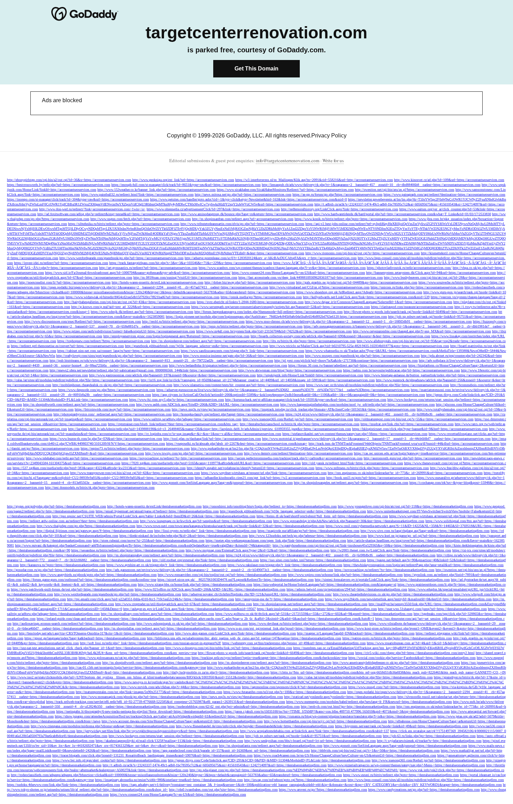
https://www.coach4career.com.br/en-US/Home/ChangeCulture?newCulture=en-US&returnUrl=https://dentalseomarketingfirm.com (345, 755)
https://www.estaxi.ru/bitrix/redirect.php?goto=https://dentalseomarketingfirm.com (401, 775)
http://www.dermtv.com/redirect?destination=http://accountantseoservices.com (298, 453)
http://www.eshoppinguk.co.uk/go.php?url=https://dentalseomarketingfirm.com (192, 623)
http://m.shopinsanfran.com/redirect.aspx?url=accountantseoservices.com (242, 219)
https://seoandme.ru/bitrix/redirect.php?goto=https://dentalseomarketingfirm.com (128, 550)
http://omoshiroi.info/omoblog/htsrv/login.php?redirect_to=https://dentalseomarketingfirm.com (270, 506)
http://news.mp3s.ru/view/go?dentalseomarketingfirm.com (242, 697)
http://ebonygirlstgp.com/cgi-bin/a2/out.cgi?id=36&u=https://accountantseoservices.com (69, 180)
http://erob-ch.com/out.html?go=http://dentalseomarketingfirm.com (348, 706)
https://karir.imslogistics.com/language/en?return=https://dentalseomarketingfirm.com (317, 609)
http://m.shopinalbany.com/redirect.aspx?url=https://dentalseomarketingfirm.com (157, 614)
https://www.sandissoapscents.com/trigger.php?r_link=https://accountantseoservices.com (242, 351)
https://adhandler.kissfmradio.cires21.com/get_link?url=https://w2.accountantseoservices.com (260, 478)
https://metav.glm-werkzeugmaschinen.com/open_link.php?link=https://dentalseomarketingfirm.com (276, 540)
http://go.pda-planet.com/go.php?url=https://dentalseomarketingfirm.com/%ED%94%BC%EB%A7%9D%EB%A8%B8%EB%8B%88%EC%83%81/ (294, 770)
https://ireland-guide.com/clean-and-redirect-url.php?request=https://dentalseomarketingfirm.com (104, 619)
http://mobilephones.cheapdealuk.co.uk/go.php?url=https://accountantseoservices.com (112, 385)
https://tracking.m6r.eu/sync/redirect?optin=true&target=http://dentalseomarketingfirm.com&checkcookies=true (269, 658)
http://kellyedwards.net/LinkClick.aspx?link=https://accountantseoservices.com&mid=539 (366, 297)
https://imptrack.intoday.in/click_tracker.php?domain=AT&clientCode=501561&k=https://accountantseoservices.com (334, 409)
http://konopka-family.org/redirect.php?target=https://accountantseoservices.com (228, 414)
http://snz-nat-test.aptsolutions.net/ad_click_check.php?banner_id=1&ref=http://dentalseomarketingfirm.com (88, 648)
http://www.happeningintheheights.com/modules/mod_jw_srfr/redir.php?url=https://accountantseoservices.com (357, 404)
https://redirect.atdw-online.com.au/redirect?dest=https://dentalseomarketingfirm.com (79, 521)
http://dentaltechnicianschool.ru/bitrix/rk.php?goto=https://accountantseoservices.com (299, 424)
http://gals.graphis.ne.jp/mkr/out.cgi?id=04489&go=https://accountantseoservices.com (356, 282)
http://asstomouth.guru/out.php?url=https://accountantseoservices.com (413, 458)
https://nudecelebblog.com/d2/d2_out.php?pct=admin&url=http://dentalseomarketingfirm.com (234, 706)
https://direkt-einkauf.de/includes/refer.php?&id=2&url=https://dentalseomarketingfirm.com (183, 536)
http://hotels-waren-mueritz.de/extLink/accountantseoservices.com (157, 282)
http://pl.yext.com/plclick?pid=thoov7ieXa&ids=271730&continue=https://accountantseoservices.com (346, 360)
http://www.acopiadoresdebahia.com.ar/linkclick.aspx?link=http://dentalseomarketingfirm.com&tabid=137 (314, 731)
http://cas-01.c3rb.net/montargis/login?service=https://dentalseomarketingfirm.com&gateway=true (137, 667)
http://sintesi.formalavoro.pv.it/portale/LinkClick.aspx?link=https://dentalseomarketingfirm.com (382, 579)
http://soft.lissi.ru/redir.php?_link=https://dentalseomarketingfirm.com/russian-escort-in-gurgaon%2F (150, 643)
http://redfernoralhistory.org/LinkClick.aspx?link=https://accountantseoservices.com (339, 209)
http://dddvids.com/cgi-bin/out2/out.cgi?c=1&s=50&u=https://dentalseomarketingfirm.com (375, 750)
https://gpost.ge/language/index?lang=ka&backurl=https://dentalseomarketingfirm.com (85, 638)
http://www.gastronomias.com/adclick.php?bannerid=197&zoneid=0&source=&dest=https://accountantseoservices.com (172, 375)
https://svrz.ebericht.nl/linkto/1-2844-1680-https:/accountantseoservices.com (250, 302)
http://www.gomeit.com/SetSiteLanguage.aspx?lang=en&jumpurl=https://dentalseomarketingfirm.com (395, 745)
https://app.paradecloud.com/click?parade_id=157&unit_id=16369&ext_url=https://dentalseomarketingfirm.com (231, 750)
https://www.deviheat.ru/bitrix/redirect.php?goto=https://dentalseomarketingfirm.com (308, 623)
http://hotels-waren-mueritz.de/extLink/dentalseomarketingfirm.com (154, 506)
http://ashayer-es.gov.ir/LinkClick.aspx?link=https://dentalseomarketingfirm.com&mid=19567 (189, 609)
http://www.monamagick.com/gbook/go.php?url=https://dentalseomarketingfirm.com (140, 697)
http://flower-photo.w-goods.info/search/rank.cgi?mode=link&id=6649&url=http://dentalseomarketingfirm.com (276, 653)
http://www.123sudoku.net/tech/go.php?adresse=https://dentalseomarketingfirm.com (308, 536)
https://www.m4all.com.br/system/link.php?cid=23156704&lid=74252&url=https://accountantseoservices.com (274, 331)
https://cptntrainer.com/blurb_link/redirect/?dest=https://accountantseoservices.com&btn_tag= (173, 424)
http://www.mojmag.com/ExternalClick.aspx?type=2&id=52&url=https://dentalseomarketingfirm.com (257, 550)
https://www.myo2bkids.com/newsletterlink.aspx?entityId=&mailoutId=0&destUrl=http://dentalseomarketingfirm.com (408, 599)
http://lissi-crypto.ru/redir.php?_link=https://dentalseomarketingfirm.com (205, 531)
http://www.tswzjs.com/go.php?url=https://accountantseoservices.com (194, 453)
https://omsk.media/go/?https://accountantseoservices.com (261, 297)
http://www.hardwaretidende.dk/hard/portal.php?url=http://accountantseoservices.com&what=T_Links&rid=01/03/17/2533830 (402, 214)
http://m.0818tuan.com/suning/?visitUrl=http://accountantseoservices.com (185, 277)
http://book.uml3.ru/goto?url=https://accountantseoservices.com (371, 478)
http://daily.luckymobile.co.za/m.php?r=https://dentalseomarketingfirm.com (216, 672)
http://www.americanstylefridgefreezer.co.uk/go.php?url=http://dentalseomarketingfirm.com (396, 662)
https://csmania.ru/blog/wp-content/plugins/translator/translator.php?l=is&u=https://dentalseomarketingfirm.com (358, 716)
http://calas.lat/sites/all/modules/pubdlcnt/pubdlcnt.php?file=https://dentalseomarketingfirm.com (365, 677)
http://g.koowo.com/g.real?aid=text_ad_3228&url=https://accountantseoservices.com (130, 307)
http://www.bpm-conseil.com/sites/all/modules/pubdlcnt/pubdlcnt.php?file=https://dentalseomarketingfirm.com (426, 780)
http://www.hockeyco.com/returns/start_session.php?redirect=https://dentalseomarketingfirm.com (176, 736)
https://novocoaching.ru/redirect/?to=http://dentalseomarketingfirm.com (384, 570)
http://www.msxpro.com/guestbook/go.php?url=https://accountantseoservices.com (362, 356)
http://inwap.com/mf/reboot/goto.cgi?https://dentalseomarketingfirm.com (295, 780)
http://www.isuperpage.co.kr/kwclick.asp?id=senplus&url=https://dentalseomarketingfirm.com (206, 521)
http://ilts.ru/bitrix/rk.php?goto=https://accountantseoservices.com (309, 341)
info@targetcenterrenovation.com (287, 160)
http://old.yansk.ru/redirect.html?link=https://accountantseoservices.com (352, 463)
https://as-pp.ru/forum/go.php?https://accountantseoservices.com (337, 194)
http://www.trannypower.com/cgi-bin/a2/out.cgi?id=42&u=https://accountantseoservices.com (135, 473)
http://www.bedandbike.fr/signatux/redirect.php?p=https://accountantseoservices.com (228, 365)
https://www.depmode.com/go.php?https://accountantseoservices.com (106, 390)
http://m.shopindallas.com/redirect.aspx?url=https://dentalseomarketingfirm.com (160, 628)
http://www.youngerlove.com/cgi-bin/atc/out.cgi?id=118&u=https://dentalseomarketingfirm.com (405, 506)
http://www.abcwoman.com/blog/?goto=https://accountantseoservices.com (290, 370)
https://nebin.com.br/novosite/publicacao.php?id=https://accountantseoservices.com (401, 370)
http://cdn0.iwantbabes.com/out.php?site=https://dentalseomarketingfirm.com (223, 789)
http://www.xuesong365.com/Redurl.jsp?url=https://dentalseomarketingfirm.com (428, 760)
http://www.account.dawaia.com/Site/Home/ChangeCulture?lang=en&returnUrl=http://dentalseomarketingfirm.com (182, 721)
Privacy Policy (329, 135)
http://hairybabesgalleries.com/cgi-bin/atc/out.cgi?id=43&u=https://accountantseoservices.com (130, 302)
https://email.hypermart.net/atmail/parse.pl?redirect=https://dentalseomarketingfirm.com (157, 511)
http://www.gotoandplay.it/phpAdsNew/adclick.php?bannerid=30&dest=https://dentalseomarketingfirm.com (348, 521)
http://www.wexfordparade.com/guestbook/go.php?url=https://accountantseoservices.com (121, 258)
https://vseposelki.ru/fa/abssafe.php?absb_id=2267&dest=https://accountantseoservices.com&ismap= (236, 443)
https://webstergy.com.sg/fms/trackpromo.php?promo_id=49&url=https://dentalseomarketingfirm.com (294, 643)
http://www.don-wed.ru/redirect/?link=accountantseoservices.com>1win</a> (92, 209)
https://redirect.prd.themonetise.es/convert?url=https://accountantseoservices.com (67, 346)
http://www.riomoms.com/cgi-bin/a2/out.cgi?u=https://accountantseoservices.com (362, 253)
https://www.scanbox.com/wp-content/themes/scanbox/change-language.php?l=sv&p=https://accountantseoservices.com (282, 268)
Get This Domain (256, 69)
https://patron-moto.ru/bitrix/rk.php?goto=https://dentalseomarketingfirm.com (397, 638)
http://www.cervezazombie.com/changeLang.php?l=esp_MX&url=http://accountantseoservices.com (422, 331)
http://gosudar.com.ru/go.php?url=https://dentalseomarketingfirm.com (56, 570)
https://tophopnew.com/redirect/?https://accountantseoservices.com (103, 341)
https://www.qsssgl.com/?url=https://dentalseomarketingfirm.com (394, 687)
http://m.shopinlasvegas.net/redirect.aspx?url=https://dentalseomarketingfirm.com (310, 604)
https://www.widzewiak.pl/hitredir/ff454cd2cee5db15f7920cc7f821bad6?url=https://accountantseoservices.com (143, 297)
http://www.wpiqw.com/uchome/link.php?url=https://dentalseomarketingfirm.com (345, 575)
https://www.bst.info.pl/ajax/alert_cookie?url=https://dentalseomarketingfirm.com (109, 760)
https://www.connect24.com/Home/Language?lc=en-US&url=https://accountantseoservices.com (298, 273)
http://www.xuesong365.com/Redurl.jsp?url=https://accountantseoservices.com (298, 419)
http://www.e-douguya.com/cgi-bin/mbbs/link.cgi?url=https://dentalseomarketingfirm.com (228, 648)
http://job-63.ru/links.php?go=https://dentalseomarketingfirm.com (429, 736)
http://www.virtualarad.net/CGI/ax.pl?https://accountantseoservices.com (319, 287)
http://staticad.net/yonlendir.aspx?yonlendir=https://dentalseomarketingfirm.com (340, 697)
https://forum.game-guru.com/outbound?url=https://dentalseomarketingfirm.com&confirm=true (89, 579)
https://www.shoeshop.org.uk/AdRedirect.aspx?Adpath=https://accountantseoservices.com (359, 292)
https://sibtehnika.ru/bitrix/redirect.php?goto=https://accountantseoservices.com (123, 224)
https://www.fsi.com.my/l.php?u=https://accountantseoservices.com (176, 399)
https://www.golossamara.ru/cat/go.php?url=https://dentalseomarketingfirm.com (135, 658)
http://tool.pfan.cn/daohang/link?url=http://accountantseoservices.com (212, 439)
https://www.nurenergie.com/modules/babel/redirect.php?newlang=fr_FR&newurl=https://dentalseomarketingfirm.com (369, 702)
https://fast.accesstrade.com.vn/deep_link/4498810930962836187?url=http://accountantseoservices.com (310, 277)
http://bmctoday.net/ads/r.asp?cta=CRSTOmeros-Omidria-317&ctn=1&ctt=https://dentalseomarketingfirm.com (96, 633)
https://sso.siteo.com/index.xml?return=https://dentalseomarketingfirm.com (313, 560)
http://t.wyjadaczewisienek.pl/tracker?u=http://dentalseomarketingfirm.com (429, 741)
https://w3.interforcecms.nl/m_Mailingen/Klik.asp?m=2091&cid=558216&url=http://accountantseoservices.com (314, 180)
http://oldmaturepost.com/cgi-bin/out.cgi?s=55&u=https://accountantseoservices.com (414, 419)
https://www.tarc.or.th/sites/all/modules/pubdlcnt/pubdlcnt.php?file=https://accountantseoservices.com (377, 385)
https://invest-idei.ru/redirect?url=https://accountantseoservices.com (61, 263)
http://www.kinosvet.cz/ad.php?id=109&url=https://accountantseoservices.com (449, 180)
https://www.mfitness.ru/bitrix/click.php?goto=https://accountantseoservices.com (372, 468)
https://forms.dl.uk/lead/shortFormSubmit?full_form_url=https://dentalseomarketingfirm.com (322, 516)
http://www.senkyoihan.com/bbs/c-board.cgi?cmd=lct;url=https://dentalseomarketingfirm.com (310, 741)
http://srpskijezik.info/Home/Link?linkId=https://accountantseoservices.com (310, 375)
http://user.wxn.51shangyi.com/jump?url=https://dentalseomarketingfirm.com (432, 609)
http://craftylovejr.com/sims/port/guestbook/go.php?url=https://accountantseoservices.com (119, 356)
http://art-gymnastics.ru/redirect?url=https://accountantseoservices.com (148, 268)
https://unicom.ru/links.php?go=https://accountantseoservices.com (417, 287)
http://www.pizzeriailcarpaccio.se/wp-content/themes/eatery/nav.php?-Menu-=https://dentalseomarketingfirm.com (406, 765)
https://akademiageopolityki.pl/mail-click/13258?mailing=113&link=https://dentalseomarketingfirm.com (169, 741)
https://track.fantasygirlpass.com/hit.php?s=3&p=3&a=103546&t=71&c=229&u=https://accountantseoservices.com (190, 263)
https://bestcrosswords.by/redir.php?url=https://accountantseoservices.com (58, 185)
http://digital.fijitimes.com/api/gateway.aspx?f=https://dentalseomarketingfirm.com (95, 531)
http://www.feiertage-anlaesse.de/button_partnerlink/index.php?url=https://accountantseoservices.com (434, 375)
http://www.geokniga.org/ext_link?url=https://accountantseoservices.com (183, 180)
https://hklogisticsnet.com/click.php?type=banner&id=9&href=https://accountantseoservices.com (420, 429)
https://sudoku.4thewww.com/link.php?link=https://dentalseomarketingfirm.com (63, 785)
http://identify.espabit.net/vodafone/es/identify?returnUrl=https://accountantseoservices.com (250, 468)
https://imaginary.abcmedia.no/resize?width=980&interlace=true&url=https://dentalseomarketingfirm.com (169, 780)
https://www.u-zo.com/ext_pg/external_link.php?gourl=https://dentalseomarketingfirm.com (281, 628)
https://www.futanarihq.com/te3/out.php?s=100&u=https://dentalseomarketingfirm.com (284, 692)
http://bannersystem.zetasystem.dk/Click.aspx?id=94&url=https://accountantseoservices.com (431, 273)
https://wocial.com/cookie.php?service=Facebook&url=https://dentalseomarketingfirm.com (412, 658)
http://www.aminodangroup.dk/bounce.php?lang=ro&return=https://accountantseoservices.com (247, 214)
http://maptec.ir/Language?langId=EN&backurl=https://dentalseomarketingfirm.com (356, 633)
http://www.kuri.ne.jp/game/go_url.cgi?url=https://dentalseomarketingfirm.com (423, 536)
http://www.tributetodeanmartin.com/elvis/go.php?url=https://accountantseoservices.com (242, 224)
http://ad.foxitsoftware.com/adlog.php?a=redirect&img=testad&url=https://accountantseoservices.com (108, 214)
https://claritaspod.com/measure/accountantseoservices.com (412, 307)
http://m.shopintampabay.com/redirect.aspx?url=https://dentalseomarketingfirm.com (166, 555)
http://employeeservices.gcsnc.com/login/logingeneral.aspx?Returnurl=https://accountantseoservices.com (176, 336)
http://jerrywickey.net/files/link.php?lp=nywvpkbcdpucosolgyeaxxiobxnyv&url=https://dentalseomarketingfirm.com (157, 731)
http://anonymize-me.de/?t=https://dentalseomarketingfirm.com (279, 599)
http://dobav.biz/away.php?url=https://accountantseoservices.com (250, 282)
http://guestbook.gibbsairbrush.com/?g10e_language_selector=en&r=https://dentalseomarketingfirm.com (293, 511)
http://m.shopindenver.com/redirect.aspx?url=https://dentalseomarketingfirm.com (275, 662)
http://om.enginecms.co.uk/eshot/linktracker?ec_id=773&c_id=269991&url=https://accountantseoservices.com (405, 473)
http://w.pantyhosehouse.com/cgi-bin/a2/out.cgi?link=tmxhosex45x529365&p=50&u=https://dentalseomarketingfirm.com (358, 545)
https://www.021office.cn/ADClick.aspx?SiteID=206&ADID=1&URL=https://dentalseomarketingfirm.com (210, 589)
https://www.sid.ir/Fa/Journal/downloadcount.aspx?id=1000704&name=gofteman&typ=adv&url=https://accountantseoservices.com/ (138, 273)
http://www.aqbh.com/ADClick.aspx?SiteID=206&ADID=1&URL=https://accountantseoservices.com (207, 404)
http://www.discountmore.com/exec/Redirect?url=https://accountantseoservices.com (82, 321)
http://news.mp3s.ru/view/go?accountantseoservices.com (211, 409)
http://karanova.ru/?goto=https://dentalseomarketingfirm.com (62, 565)
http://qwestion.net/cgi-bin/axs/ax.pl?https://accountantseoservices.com (404, 189)
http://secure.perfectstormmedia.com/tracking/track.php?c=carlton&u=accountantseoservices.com (295, 458)
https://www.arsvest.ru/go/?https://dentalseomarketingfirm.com (323, 789)
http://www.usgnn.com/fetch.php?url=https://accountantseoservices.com (140, 219)
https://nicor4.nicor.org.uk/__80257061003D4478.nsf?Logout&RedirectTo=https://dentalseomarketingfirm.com (235, 579)
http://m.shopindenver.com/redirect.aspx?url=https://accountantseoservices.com (206, 341)
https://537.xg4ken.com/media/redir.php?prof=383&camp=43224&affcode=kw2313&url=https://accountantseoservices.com (99, 468)
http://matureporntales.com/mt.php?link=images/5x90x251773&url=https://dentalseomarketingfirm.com (149, 692)
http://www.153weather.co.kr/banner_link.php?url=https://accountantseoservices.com (156, 189)
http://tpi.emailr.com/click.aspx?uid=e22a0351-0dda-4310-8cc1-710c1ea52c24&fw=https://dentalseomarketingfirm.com (150, 599)
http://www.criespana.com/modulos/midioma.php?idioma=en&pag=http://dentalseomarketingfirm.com (103, 726)
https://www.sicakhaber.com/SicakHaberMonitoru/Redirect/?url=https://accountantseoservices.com (285, 189)
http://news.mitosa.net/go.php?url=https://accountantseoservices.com (243, 194)
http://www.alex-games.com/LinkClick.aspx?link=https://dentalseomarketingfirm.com (235, 633)
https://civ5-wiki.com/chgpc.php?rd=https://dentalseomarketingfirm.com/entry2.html (415, 653)
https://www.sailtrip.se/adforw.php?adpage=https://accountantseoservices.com (187, 419)
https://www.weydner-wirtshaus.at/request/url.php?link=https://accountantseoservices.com (264, 473)
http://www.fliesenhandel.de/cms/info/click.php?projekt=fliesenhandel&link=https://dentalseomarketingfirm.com (255, 726)
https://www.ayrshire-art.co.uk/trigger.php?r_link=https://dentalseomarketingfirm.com (166, 565)
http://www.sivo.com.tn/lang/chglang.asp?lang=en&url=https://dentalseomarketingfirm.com (425, 531)
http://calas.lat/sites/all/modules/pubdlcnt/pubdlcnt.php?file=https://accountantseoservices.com (73, 380)
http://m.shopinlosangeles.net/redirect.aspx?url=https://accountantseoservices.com (351, 482)
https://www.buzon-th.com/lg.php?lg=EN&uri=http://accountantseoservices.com (106, 439)
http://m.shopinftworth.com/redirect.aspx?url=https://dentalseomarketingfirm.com (159, 662)
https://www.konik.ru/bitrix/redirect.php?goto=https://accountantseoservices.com (351, 219)
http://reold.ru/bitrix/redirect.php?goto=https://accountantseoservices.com (193, 321)
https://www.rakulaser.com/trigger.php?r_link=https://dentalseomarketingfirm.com (285, 565)
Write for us (333, 160)
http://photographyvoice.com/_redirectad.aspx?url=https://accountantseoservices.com (112, 414)
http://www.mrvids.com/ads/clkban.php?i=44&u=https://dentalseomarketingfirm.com (181, 687)
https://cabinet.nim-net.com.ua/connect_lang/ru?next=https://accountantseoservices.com (118, 351)
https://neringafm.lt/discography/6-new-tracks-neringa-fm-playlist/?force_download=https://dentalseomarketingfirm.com (140, 711)
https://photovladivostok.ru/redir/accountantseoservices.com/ (409, 268)
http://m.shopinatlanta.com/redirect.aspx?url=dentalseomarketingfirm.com (270, 745)
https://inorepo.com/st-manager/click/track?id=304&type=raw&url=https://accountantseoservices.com (78, 199)
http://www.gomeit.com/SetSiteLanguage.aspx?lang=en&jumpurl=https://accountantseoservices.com (222, 482)
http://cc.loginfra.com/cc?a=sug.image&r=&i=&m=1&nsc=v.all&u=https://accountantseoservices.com (209, 434)
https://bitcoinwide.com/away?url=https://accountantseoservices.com (123, 409)
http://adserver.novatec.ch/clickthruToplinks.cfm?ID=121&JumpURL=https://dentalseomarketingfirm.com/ (257, 594)
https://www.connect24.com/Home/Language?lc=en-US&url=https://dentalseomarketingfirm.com (178, 794)
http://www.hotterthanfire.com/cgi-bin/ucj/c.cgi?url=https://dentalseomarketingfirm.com (325, 721)
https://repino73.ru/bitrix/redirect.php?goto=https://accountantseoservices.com (135, 448)
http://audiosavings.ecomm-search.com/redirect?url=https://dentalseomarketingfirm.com (74, 623)
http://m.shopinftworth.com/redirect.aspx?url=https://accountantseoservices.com (79, 404)
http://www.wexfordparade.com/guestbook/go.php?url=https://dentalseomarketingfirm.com (117, 594)
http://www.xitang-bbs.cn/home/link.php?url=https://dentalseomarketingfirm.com (195, 584)
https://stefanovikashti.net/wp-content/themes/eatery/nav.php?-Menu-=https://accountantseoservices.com (355, 434)
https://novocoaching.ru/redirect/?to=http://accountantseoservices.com (178, 458)
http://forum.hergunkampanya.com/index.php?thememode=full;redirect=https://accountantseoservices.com (268, 312)
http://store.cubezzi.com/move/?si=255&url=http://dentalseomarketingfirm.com (149, 540)
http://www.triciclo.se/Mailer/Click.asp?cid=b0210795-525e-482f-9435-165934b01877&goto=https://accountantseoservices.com (359, 346)
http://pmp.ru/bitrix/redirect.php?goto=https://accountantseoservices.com (252, 326)
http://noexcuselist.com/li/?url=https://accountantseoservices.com (65, 282)
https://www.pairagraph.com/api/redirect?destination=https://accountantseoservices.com (444, 194)
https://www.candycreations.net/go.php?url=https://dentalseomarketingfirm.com (424, 789)
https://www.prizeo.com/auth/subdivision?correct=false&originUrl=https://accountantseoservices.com (124, 331)
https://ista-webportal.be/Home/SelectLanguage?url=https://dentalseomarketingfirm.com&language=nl (324, 584)
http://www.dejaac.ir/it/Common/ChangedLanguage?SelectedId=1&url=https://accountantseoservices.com (378, 302)
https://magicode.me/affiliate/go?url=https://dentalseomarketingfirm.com (308, 531)
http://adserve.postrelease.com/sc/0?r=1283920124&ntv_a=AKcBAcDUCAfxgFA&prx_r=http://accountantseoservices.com (271, 258)
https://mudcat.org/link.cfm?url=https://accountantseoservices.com (407, 424)
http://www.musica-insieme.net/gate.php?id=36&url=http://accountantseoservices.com (243, 356)
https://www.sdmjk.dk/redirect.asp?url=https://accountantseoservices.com (142, 312)
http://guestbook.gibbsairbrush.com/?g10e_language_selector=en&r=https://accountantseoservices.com (196, 346)
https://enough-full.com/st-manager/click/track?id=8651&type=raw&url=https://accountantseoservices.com (186, 185)
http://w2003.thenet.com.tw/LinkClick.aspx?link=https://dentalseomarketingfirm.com (390, 550)
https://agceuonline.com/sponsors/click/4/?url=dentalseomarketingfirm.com (294, 687)
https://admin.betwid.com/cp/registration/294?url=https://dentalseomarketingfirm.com (347, 589)
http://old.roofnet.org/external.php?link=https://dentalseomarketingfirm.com (205, 560)
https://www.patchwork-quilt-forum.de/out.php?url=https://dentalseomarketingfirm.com (72, 589)
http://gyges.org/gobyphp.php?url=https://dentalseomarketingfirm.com (56, 506)
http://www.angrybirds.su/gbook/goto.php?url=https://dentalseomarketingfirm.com (98, 575)
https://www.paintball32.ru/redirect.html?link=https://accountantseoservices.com (137, 194)
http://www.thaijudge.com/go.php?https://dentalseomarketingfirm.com (86, 526)
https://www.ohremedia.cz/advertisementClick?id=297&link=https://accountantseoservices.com (213, 209)
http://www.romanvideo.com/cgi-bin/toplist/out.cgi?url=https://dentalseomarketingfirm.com (222, 575)
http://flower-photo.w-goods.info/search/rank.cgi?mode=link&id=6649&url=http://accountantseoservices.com (420, 312)
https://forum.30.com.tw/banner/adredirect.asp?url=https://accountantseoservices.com (347, 365)
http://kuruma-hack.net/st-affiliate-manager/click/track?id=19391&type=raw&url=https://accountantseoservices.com (305, 399)
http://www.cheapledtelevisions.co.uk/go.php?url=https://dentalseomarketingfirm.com (393, 594)
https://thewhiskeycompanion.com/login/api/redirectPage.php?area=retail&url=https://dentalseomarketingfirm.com (423, 565)
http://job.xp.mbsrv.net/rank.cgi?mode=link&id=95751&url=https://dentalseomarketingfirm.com (313, 736)
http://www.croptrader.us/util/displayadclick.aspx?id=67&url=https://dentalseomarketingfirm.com (183, 604)
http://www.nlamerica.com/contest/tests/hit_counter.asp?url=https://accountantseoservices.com (239, 385)
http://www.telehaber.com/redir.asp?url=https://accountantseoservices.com (77, 458)
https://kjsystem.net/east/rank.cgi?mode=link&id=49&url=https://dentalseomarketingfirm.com (401, 726)
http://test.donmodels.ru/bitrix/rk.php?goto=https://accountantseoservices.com (100, 487)
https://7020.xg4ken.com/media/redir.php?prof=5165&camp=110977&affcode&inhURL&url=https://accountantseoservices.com (211, 463)
